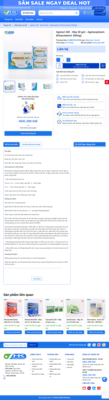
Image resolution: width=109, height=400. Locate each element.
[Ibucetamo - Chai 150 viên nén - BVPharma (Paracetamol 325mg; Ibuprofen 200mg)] (96, 308)
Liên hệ (39, 19)
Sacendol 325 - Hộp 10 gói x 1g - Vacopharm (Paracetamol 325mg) (54, 321)
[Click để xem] (28, 54)
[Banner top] (54, 3)
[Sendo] (99, 388)
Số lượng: (59, 56)
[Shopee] (84, 388)
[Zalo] (89, 345)
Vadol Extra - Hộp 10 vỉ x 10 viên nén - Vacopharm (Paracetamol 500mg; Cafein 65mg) (75, 321)
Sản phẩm (30, 19)
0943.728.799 (88, 375)
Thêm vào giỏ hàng (13, 332)
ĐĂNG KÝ (32, 345)
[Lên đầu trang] (105, 387)
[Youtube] (99, 345)
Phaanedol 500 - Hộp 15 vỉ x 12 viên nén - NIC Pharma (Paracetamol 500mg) (33, 321)
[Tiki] (94, 388)
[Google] (104, 345)
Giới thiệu (19, 19)
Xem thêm (37, 279)
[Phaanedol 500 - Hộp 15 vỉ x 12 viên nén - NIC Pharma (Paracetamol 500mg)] (33, 308)
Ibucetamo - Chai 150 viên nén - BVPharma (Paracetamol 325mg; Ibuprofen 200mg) (95, 321)
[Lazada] (89, 388)
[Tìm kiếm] (77, 13)
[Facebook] (94, 345)
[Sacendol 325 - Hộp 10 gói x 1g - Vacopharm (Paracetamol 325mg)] (54, 308)
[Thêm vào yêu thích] (103, 65)
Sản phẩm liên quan (18, 294)
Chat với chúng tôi (28, 133)
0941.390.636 (88, 362)
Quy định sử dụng (38, 374)
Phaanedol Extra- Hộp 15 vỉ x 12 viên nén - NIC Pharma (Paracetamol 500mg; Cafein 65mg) (12, 321)
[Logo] (10, 13)
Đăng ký (64, 8)
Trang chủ (8, 19)
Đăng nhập (73, 8)
